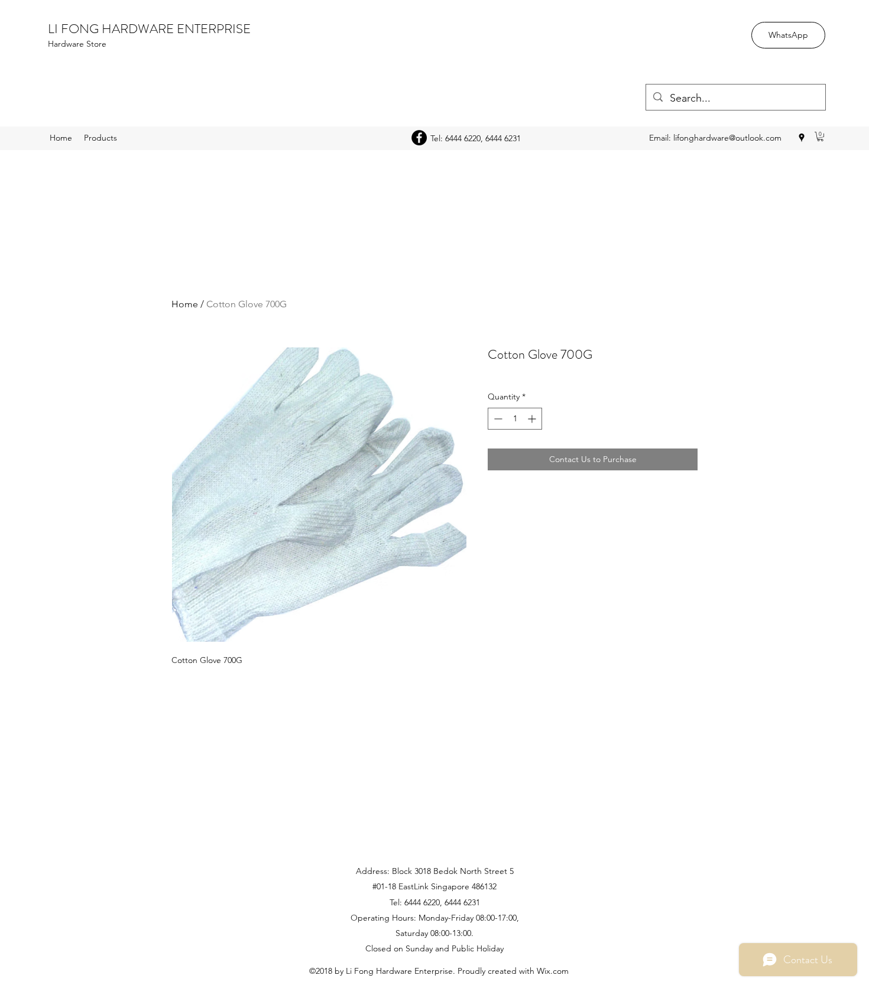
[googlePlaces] (802, 138)
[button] (820, 136)
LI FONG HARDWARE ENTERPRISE (149, 29)
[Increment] (533, 418)
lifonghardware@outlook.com (727, 137)
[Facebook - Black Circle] (419, 137)
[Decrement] (496, 418)
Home (184, 304)
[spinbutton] (515, 418)
